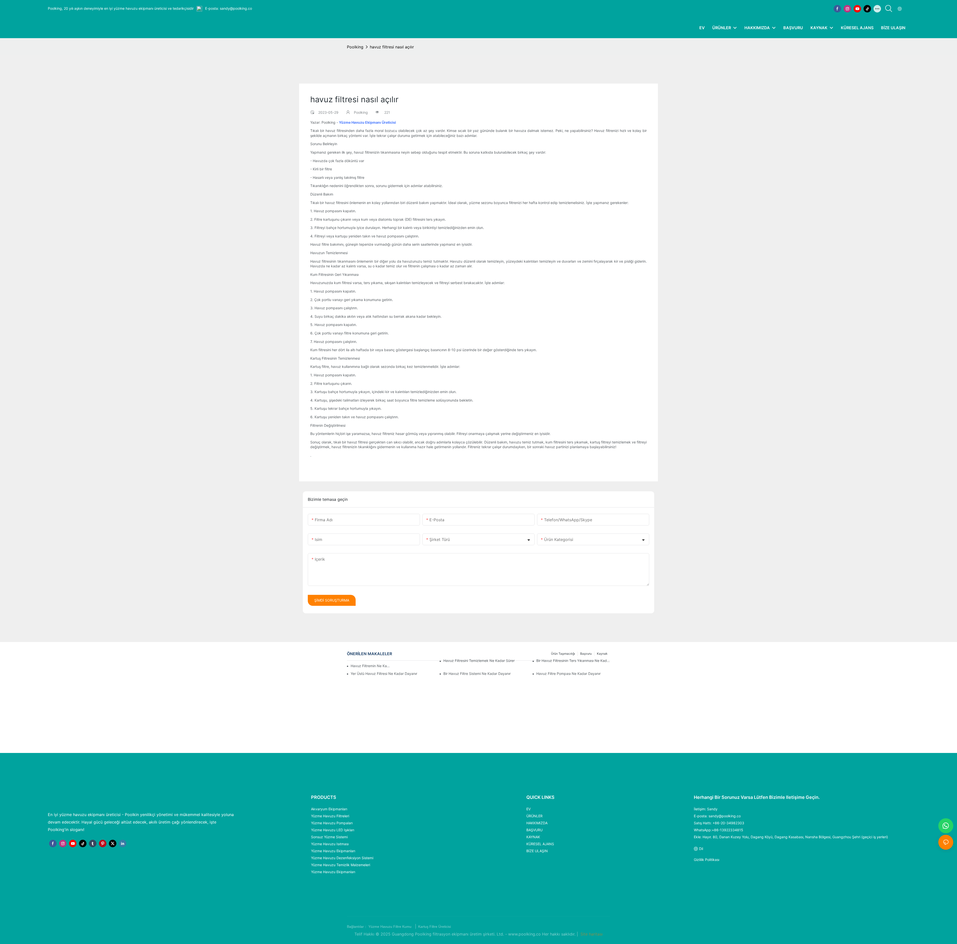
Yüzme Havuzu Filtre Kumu (390, 927)
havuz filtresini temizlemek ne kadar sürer (479, 660)
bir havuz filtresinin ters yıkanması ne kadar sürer (573, 660)
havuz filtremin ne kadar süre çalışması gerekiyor (370, 666)
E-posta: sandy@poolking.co (228, 8)
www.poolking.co (525, 934)
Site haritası (591, 934)
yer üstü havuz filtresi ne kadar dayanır (384, 673)
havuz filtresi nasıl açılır (392, 46)
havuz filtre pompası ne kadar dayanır (568, 673)
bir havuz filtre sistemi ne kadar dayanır (477, 673)
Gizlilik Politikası (706, 859)
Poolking (355, 46)
